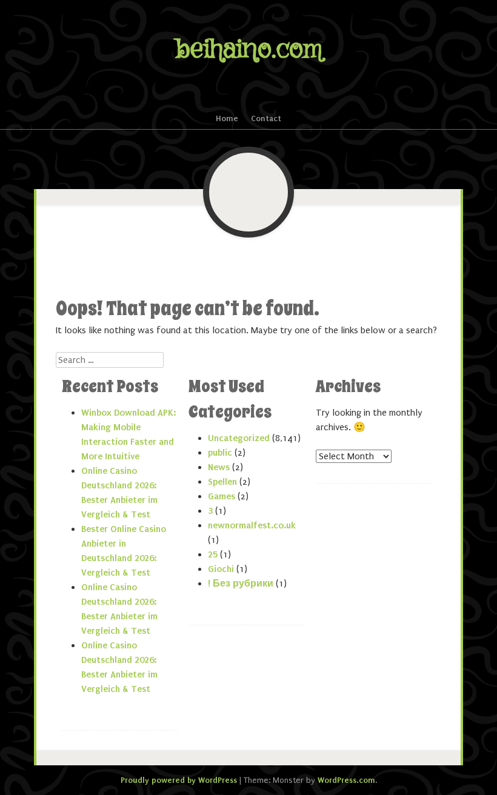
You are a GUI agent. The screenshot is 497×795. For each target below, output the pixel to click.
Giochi (221, 569)
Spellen (222, 481)
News (219, 467)
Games (221, 496)
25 (213, 554)
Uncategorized (239, 438)
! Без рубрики (240, 583)
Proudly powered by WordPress (179, 780)
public (220, 452)
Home (227, 118)
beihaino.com (249, 49)
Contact (266, 118)
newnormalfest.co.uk (252, 525)
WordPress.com (346, 780)
